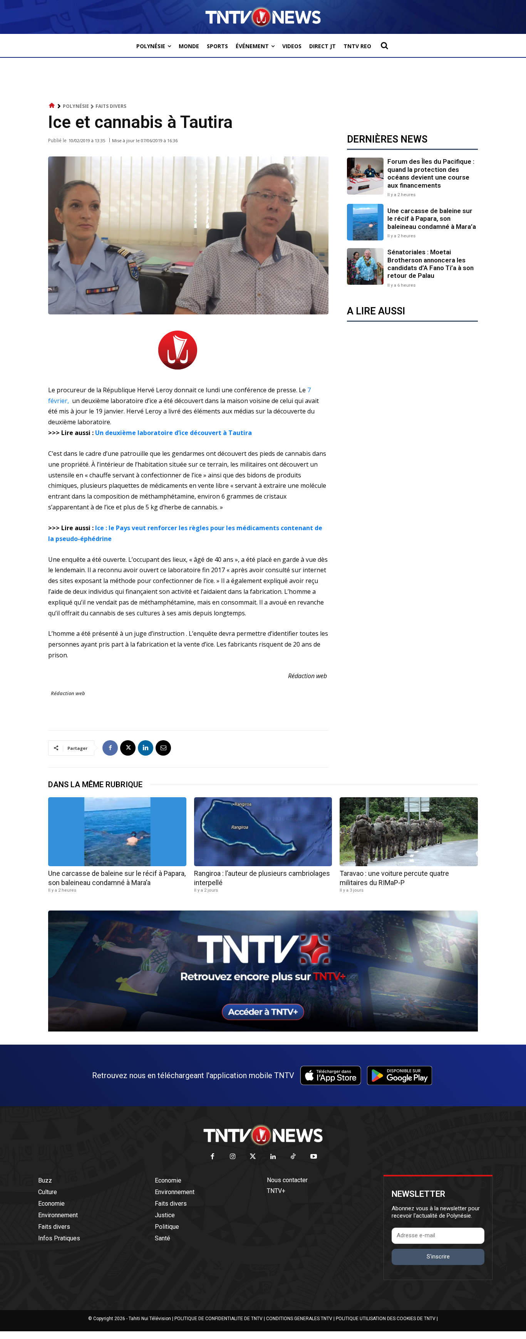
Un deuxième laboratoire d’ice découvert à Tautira (174, 432)
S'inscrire (438, 1256)
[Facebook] (110, 748)
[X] (128, 748)
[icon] (52, 105)
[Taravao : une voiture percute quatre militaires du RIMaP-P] (409, 831)
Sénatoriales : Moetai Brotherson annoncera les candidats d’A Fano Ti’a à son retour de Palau (430, 263)
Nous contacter (287, 1180)
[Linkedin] (145, 748)
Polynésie (76, 106)
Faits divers (110, 106)
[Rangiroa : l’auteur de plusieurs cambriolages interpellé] (263, 831)
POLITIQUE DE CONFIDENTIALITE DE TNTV (218, 1318)
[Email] (163, 748)
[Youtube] (313, 1157)
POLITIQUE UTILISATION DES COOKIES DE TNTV (386, 1318)
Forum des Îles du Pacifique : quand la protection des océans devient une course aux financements (430, 173)
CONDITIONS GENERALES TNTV (299, 1318)
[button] (384, 45)
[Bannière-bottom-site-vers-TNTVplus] (263, 1029)
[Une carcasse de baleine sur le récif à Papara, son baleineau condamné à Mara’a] (365, 222)
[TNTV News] (263, 1135)
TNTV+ (276, 1191)
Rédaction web (68, 693)
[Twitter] (253, 1157)
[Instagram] (232, 1157)
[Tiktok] (293, 1157)
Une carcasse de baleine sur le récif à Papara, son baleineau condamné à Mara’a (431, 218)
